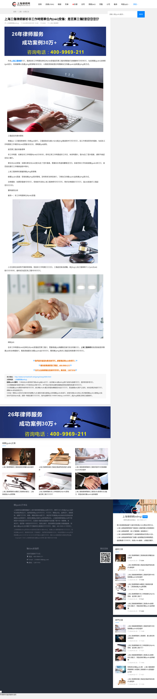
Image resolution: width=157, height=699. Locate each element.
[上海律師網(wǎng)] (21, 6)
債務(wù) (92, 4)
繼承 (115, 4)
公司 (108, 4)
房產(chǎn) (49, 4)
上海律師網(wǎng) (21, 379)
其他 (135, 4)
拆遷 (75, 4)
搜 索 (141, 14)
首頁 (40, 4)
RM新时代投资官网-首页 (8, 695)
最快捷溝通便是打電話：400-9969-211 (55, 365)
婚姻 (59, 4)
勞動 (101, 4)
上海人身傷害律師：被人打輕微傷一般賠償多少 (132, 531)
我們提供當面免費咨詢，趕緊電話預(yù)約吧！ (55, 361)
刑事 (66, 4)
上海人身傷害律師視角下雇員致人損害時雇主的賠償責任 (135, 528)
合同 (83, 4)
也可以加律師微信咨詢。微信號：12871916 (55, 370)
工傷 (19, 12)
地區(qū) (124, 4)
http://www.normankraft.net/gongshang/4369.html (33, 377)
